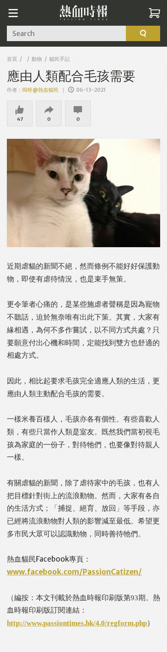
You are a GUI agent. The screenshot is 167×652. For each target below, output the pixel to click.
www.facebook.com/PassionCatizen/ (74, 572)
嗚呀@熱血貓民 (41, 90)
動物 (37, 59)
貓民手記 (59, 59)
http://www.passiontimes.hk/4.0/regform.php (77, 622)
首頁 (12, 59)
